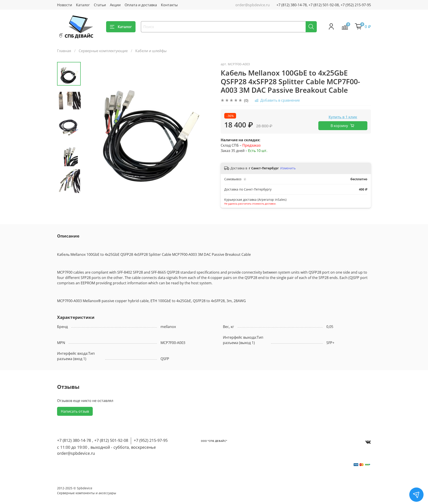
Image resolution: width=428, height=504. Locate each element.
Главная (64, 50)
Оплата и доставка (141, 4)
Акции (115, 4)
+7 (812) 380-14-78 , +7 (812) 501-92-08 (92, 440)
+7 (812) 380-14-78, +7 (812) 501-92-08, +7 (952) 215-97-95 (323, 4)
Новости (64, 4)
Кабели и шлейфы (151, 50)
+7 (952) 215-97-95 (151, 440)
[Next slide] (69, 187)
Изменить (288, 168)
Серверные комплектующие (103, 50)
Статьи (100, 4)
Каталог (83, 4)
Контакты (169, 4)
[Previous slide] (91, 127)
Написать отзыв (75, 411)
